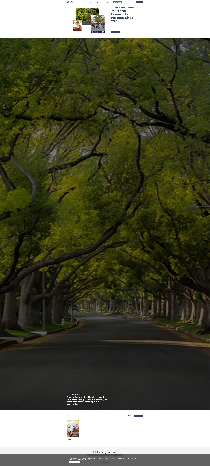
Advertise (140, 2)
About (91, 2)
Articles (97, 2)
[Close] (208, 456)
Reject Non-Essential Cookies (88, 461)
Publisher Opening (117, 2)
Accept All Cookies (75, 461)
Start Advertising (116, 31)
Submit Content (106, 2)
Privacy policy (88, 459)
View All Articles (129, 415)
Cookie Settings (101, 461)
